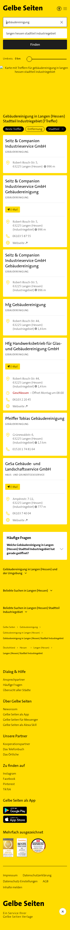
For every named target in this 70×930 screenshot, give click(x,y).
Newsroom (10, 709)
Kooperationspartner (16, 744)
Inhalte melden (12, 887)
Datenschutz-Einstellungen (20, 881)
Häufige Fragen (12, 685)
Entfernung (35, 129)
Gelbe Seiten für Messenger (20, 720)
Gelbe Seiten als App (16, 714)
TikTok (7, 789)
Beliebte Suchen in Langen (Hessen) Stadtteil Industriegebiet (31, 610)
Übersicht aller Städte (17, 690)
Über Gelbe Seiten (17, 701)
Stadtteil (54, 129)
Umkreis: (12, 58)
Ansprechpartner (14, 680)
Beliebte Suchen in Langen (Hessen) (25, 590)
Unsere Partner (15, 736)
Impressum (10, 875)
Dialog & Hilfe (14, 671)
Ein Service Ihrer (18, 914)
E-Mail (14, 209)
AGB (45, 881)
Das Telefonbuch (13, 749)
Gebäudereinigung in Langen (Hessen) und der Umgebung (30, 571)
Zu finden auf (14, 765)
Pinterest (9, 784)
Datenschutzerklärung (37, 875)
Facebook (9, 779)
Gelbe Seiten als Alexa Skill (20, 725)
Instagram (9, 773)
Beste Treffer (13, 129)
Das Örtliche (11, 754)
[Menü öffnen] (65, 8)
